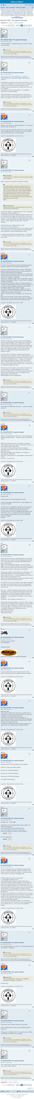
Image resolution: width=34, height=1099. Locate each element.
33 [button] (17, 25)
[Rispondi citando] (29, 30)
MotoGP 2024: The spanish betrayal (13, 20)
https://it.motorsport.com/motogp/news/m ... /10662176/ (14, 76)
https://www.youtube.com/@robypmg (9, 226)
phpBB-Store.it (21, 1095)
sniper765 (3, 113)
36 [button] (24, 25)
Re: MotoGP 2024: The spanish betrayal (14, 40)
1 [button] (13, 25)
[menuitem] (4, 5)
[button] (9, 26)
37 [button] (26, 25)
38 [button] (29, 25)
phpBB (12, 1094)
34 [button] (19, 25)
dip (1, 628)
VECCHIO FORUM (17, 18)
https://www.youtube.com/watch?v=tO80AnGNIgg (13, 829)
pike (2, 28)
